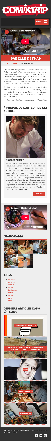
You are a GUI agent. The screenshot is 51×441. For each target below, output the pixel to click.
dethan (10, 293)
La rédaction (41, 430)
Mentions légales (10, 433)
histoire (10, 298)
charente (11, 282)
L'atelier (15, 63)
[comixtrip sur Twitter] (40, 436)
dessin (10, 287)
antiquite (11, 279)
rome (10, 301)
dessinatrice (12, 290)
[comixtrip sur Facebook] (36, 436)
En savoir (38, 194)
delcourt (11, 285)
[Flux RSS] (45, 436)
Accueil (6, 63)
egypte (10, 295)
